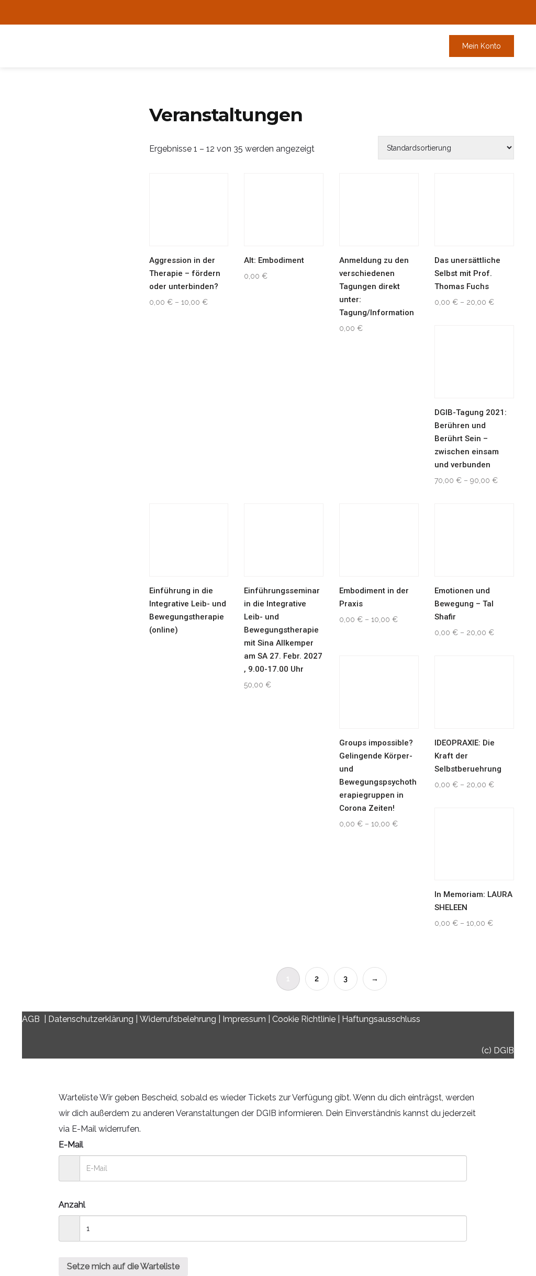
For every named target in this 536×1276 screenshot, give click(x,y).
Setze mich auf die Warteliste (123, 1266)
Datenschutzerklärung (90, 1019)
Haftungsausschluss (381, 1019)
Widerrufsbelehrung (178, 1019)
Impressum (244, 1019)
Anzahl (72, 1205)
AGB (31, 1019)
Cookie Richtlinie (304, 1019)
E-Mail (71, 1144)
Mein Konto (481, 46)
